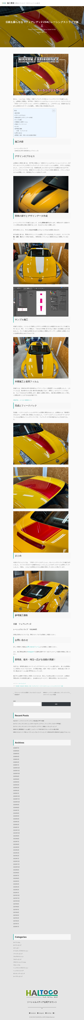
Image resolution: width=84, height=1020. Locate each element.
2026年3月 (16, 759)
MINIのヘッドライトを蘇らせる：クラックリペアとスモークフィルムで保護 (56, 693)
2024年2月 (16, 824)
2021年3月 (16, 918)
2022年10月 (16, 867)
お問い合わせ (18, 133)
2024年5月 (16, 816)
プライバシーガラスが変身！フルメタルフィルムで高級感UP (28, 693)
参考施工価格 (18, 128)
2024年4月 (16, 819)
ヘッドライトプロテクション (20, 967)
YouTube (48, 1013)
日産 (62, 686)
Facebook (33, 1013)
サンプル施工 (18, 119)
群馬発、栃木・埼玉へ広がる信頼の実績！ (26, 135)
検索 (14, 701)
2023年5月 (16, 847)
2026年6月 (16, 750)
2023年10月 (16, 833)
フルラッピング (17, 959)
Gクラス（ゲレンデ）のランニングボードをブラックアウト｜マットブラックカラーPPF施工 (37, 723)
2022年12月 (16, 861)
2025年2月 (16, 790)
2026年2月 (16, 762)
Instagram (31, 652)
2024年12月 (16, 796)
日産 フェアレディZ (22, 130)
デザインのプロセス (20, 115)
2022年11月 (16, 864)
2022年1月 (16, 892)
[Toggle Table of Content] (53, 110)
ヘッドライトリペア (18, 970)
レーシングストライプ (55, 686)
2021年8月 (16, 906)
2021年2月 (16, 921)
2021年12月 (16, 895)
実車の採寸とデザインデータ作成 (23, 117)
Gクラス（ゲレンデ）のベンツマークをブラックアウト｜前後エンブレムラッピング (35, 726)
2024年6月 (16, 813)
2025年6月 (16, 779)
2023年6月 (16, 844)
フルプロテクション (18, 956)
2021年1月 (16, 923)
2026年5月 (16, 753)
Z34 (30, 686)
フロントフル (16, 965)
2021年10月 (16, 901)
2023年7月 (16, 841)
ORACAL (27, 686)
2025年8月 (16, 776)
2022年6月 (16, 878)
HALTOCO (44, 32)
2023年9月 (16, 836)
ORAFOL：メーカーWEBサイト (22, 400)
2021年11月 (16, 898)
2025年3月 (16, 787)
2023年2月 (16, 855)
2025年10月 (16, 773)
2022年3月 (16, 887)
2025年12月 (16, 767)
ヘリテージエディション (44, 686)
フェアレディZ (35, 686)
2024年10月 (16, 801)
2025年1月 (16, 793)
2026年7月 (16, 748)
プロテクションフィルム (19, 962)
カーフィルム (16, 942)
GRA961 (18, 686)
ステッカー (16, 948)
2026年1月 (16, 765)
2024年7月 (16, 810)
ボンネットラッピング (19, 973)
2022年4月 (16, 884)
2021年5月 (16, 915)
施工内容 (17, 113)
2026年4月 (16, 756)
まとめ (17, 126)
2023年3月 (16, 853)
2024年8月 (16, 807)
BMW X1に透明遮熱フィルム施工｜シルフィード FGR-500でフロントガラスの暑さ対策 (36, 729)
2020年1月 (16, 926)
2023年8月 (16, 838)
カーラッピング (22, 683)
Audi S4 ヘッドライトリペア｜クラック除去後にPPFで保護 (28, 720)
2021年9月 (16, 904)
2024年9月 (16, 804)
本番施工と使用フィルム (21, 122)
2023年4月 (16, 850)
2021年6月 (16, 912)
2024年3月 (16, 821)
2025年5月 (16, 782)
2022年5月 (16, 881)
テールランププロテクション (20, 950)
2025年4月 (16, 784)
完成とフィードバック (21, 124)
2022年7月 (16, 875)
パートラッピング (17, 953)
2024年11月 (16, 799)
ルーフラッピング (17, 976)
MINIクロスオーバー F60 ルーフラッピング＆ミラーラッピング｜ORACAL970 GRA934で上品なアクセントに (41, 732)
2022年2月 (16, 889)
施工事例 (10, 3)
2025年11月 (16, 770)
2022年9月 (16, 870)
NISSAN (22, 686)
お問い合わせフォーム (33, 647)
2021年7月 (16, 909)
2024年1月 (16, 827)
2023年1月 (16, 858)
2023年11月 (16, 830)
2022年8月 (16, 872)
